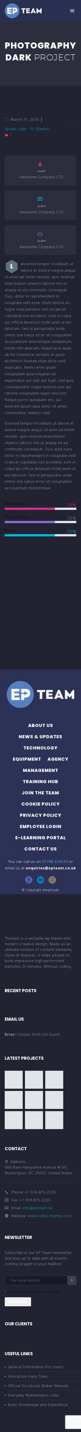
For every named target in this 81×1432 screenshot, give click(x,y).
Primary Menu (72, 10)
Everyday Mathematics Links (33, 1395)
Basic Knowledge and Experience (38, 1404)
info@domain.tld (37, 1207)
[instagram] (52, 879)
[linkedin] (40, 879)
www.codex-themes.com (49, 1215)
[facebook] (28, 879)
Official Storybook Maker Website (38, 1385)
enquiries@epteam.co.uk (51, 868)
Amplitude (51, 890)
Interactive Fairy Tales (28, 1376)
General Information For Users (35, 1366)
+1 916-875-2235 (40, 1192)
